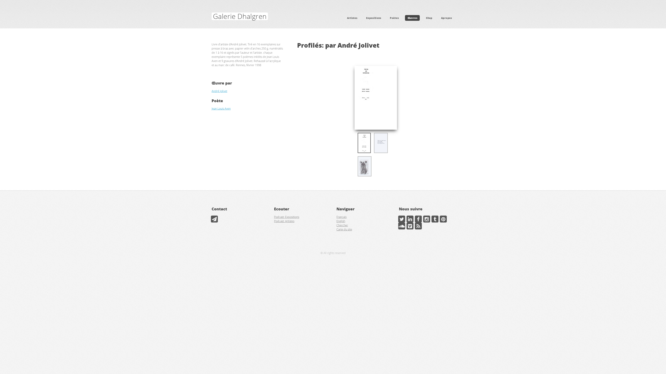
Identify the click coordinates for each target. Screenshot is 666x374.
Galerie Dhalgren (240, 16)
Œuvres (412, 18)
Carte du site (344, 229)
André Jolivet (219, 91)
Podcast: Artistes (284, 221)
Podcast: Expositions (286, 217)
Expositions (373, 18)
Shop (429, 18)
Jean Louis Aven (221, 108)
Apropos (446, 18)
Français (341, 217)
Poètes (394, 18)
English (340, 221)
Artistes (352, 18)
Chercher (342, 225)
